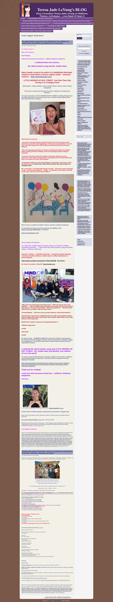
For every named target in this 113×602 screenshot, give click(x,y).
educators (70, 588)
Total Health (80, 119)
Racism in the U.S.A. (82, 109)
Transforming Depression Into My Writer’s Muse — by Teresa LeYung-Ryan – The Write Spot (84, 182)
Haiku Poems (81, 88)
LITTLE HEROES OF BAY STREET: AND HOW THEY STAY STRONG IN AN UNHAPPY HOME (41, 441)
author (55, 437)
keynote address (69, 440)
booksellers (60, 586)
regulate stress (66, 443)
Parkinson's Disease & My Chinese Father (84, 106)
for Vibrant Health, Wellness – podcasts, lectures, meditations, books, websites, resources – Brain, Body (84, 166)
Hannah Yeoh (62, 439)
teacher (60, 444)
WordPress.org (81, 244)
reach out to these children (57, 443)
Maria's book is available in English (50, 442)
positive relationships (40, 443)
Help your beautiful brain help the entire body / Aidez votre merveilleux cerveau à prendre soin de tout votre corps (84, 159)
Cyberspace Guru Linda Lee (84, 229)
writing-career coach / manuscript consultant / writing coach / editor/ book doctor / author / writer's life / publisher (44, 436)
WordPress (50, 600)
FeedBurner (86, 53)
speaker (49, 444)
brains (63, 437)
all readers (37, 586)
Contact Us (47, 596)
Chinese (43, 438)
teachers (64, 444)
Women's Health (56, 435)
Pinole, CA (80, 188)
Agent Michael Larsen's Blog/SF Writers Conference (84, 224)
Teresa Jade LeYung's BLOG (62, 9)
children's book (38, 438)
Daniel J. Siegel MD (63, 438)
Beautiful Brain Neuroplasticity (64, 432)
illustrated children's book (38, 440)
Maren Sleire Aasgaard (29, 442)
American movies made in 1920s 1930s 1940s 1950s (84, 61)
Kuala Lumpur (81, 90)
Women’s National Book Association (49, 580)
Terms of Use (53, 596)
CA (35, 588)
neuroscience (29, 443)
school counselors (31, 444)
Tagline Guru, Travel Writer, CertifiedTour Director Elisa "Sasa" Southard (84, 232)
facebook (28, 580)
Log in (79, 239)
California (67, 437)
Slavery (79, 114)
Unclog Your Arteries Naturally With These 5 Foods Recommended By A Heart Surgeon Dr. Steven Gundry (84, 144)
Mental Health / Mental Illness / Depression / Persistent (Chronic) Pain (84, 185)
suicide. (56, 444)
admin (34, 45)
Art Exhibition (81, 68)
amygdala (48, 437)
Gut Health (80, 86)
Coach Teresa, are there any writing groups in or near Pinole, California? (84, 190)
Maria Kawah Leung (39, 442)
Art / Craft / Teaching (53, 432)
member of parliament (62, 442)
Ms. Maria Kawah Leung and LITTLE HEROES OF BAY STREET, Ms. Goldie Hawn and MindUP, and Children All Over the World (45, 42)
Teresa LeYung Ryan (47, 591)
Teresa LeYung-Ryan (26, 565)
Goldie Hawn (56, 439)
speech (53, 444)
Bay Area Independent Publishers (46, 586)
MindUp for (24, 443)
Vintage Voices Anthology (57, 591)
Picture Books (81, 108)
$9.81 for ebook (25, 570)
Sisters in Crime (68, 590)
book (58, 437)
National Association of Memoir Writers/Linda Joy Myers (84, 217)
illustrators (46, 440)
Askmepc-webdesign (58, 600)
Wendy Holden (40, 446)
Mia (67, 442)
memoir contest (31, 590)
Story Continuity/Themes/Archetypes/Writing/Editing (41, 435)
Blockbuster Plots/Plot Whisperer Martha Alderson (84, 221)
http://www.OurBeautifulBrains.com (31, 419)
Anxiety (51, 437)
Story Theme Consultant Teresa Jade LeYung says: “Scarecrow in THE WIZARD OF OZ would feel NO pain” (84, 201)
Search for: (79, 34)
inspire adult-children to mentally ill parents (56, 440)
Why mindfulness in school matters (50, 446)
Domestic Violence (82, 84)
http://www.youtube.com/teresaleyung (38, 578)
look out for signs (63, 441)
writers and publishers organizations (48, 592)
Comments (81, 243)
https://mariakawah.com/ (41, 77)
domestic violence (25, 439)
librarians (38, 589)
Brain (60, 437)
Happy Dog (67, 439)
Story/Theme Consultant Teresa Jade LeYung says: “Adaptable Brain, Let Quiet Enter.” (84, 195)
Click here (24, 490)
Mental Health (28, 435)
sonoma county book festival (27, 591)
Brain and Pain (55, 434)
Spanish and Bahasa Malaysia (41, 444)
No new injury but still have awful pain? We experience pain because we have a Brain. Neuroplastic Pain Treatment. (84, 172)
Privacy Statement (66, 596)
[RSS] (21, 597)
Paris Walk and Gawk (82, 103)
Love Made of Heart (44, 589)
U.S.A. (35, 446)
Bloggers (55, 586)
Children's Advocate (30, 438)
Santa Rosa (62, 590)
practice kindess (47, 443)
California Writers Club (65, 580)
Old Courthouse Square (55, 590)
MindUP (70, 442)
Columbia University (49, 438)
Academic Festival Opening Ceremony (38, 437)
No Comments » (61, 592)
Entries (80, 241)
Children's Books (61, 434)
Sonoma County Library (38, 591)
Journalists (28, 589)
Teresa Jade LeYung (29, 446)
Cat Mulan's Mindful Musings (42, 588)
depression (69, 438)
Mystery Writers (37, 590)
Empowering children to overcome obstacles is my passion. (41, 439)
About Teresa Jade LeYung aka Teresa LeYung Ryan (38, 432)
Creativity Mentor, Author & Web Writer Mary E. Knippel (84, 227)
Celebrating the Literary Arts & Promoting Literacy (58, 588)
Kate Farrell (33, 589)
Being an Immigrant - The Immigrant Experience (41, 434)
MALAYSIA (80, 91)
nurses (33, 443)
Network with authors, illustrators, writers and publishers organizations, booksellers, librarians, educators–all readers (47, 452)
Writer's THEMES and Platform (66, 435)
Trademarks (59, 596)
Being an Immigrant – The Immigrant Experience (84, 76)
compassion (56, 438)
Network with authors (45, 590)
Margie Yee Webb (52, 589)
